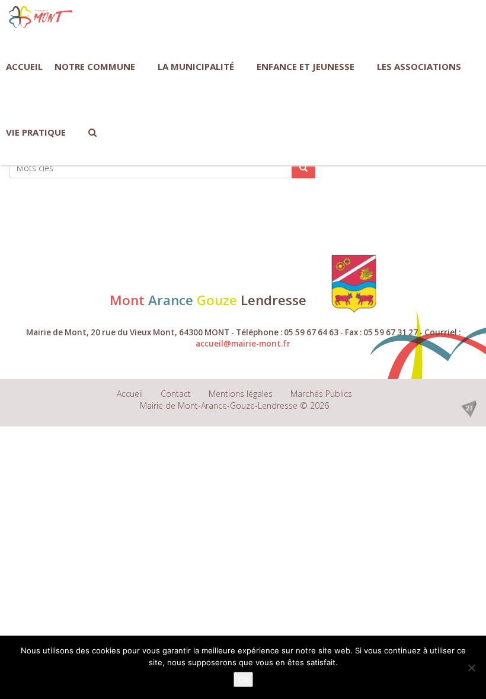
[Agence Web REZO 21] (469, 407)
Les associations (419, 66)
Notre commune (95, 66)
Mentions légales (241, 393)
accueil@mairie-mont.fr (243, 343)
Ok (243, 679)
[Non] (471, 668)
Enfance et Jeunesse (305, 66)
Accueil (24, 66)
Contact (176, 393)
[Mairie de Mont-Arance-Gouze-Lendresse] (40, 17)
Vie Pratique (36, 132)
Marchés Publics (321, 393)
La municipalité (196, 66)
